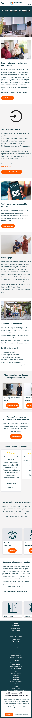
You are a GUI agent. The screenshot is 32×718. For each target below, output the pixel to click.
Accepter (9, 714)
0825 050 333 (6, 166)
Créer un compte (8, 226)
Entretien (12, 550)
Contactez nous (8, 98)
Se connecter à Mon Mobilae (12, 172)
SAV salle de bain (12, 405)
